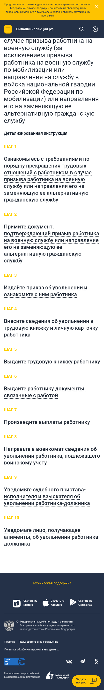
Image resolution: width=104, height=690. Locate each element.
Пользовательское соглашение (38, 641)
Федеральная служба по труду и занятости (46, 621)
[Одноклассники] (96, 662)
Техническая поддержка (52, 583)
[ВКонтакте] (69, 662)
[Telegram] (83, 662)
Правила (9, 641)
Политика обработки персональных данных (31, 649)
